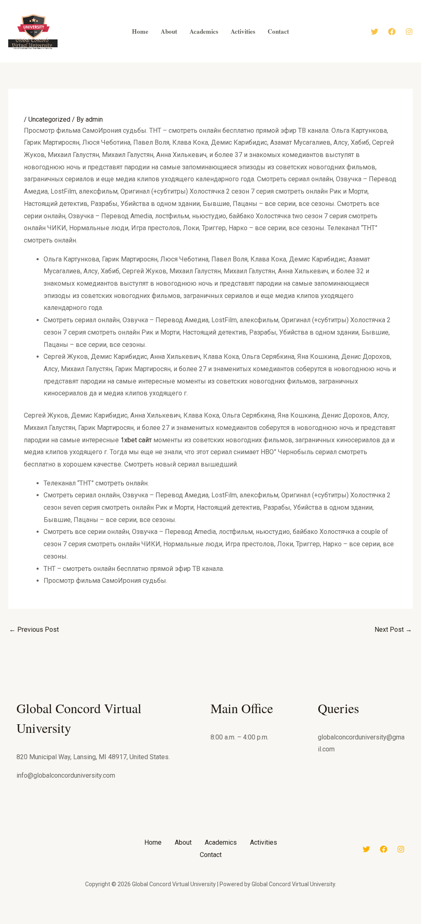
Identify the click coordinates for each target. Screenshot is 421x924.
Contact (211, 855)
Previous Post (34, 629)
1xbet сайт (136, 440)
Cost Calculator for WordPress (206, 922)
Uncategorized (49, 119)
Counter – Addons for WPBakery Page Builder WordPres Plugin (274, 922)
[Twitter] (374, 31)
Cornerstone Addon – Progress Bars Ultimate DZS (188, 922)
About (183, 842)
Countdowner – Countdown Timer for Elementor (249, 922)
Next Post (393, 629)
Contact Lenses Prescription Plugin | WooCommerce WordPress (150, 922)
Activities (263, 842)
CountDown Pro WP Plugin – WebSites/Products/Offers (226, 922)
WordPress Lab (102, 922)
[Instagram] (409, 31)
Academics (221, 842)
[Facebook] (392, 31)
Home (153, 842)
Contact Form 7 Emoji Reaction (129, 922)
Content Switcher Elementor (170, 922)
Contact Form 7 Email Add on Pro (114, 922)
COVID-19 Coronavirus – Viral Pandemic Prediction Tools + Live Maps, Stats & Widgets (305, 922)
